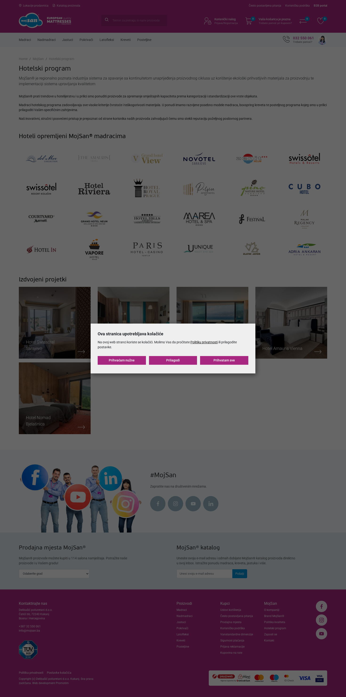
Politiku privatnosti (204, 342)
